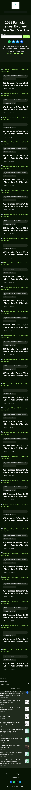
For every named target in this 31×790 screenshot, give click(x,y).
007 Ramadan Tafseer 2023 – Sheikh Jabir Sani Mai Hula (15, 519)
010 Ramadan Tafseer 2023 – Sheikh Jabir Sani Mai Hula (15, 446)
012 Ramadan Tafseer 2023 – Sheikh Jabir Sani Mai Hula (15, 398)
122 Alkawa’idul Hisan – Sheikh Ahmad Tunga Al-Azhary (10, 746)
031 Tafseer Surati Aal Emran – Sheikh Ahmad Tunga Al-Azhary (10, 723)
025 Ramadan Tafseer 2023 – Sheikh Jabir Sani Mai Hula (15, 84)
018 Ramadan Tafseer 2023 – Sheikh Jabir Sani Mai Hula (15, 253)
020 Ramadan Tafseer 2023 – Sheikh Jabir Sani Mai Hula (15, 205)
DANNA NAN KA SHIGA (16, 54)
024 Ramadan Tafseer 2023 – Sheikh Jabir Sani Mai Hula (15, 108)
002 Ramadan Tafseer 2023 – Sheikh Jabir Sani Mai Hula (15, 640)
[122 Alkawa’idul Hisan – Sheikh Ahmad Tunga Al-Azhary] (27, 747)
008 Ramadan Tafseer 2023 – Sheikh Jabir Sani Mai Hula (15, 495)
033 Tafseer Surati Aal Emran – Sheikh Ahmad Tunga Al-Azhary (10, 708)
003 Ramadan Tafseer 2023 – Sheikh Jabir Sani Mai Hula (15, 616)
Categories (3, 681)
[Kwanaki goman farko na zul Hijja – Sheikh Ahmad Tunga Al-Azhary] (27, 754)
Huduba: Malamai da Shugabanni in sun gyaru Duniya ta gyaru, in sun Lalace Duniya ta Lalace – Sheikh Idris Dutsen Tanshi (11, 693)
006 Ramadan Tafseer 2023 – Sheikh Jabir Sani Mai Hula (15, 543)
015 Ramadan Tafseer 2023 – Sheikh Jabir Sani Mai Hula (15, 326)
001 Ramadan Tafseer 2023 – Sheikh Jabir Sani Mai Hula (15, 664)
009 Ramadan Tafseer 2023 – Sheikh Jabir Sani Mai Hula (15, 471)
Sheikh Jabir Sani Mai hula (9, 79)
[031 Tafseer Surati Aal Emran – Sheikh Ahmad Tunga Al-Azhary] (27, 723)
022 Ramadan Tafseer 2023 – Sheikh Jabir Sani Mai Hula (15, 156)
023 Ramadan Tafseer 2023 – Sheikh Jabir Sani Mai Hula (15, 132)
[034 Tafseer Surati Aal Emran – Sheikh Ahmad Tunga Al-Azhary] (27, 702)
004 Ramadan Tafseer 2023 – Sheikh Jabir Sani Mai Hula (15, 592)
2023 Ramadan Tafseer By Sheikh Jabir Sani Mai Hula (14, 76)
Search (3, 34)
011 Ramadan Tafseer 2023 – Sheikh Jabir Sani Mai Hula (15, 422)
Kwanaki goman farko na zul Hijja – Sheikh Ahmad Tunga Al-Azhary (11, 753)
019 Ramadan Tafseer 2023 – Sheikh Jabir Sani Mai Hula (15, 229)
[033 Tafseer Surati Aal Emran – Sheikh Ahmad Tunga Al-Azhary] (27, 709)
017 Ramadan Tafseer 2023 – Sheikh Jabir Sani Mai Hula (15, 277)
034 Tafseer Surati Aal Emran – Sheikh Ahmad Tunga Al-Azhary (10, 701)
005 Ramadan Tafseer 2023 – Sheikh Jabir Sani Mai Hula (15, 567)
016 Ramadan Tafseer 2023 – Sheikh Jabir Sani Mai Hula (15, 301)
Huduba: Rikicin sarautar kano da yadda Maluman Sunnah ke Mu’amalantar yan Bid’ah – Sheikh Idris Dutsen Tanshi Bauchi (11, 761)
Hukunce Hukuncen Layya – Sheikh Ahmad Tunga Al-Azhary (11, 739)
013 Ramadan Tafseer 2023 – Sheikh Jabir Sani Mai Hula (15, 374)
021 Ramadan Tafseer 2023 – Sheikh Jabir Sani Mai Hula (15, 180)
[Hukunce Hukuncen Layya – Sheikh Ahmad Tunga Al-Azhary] (27, 739)
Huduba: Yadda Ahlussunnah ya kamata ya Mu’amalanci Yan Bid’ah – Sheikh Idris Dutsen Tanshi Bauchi (11, 731)
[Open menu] (15, 12)
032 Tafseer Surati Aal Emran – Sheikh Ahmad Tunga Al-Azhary (10, 715)
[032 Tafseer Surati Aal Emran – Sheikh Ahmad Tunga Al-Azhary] (27, 716)
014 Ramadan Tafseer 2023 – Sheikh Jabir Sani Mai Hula (15, 350)
